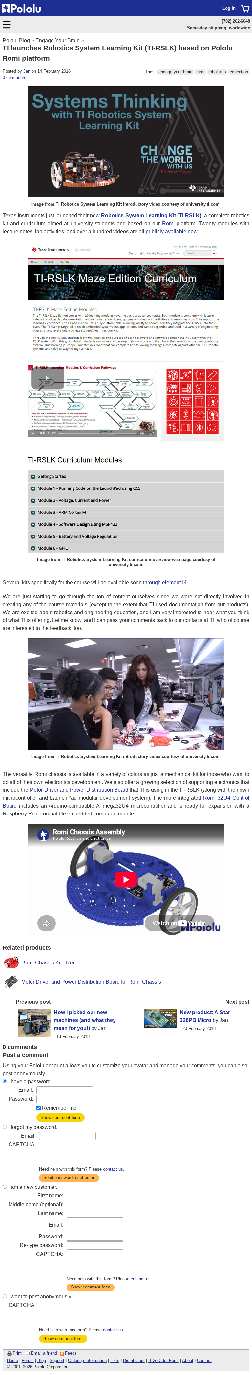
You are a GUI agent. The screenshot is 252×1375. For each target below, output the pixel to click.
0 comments (14, 77)
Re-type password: (41, 1245)
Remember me (59, 1108)
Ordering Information (87, 1360)
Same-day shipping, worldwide (218, 27)
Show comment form (60, 1117)
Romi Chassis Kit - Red (48, 962)
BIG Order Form (163, 1360)
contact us (113, 1169)
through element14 (165, 582)
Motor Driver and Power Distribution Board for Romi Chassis (91, 982)
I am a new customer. (32, 1187)
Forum (28, 1360)
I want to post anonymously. (40, 1296)
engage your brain (175, 71)
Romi (168, 223)
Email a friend (44, 1353)
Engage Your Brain (57, 40)
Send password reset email (69, 1177)
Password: (21, 1099)
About (187, 1360)
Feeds (71, 1353)
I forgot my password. (32, 1127)
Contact (204, 1360)
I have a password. (30, 1081)
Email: (25, 1090)
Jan (26, 71)
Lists (114, 1360)
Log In (229, 8)
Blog (41, 1360)
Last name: (50, 1213)
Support (57, 1360)
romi (200, 71)
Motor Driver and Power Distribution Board (79, 790)
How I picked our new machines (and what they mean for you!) (85, 1020)
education (239, 71)
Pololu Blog (16, 40)
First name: (50, 1195)
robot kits (217, 71)
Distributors (134, 1360)
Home (12, 1360)
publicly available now (171, 231)
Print (17, 1353)
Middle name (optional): (36, 1204)
